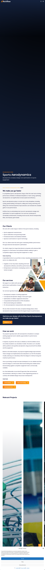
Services (7, 187)
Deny (23, 561)
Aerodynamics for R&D (15, 187)
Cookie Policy (18, 568)
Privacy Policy (23, 568)
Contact (27, 568)
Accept (22, 558)
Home (4, 187)
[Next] (39, 545)
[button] (43, 548)
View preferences (22, 565)
